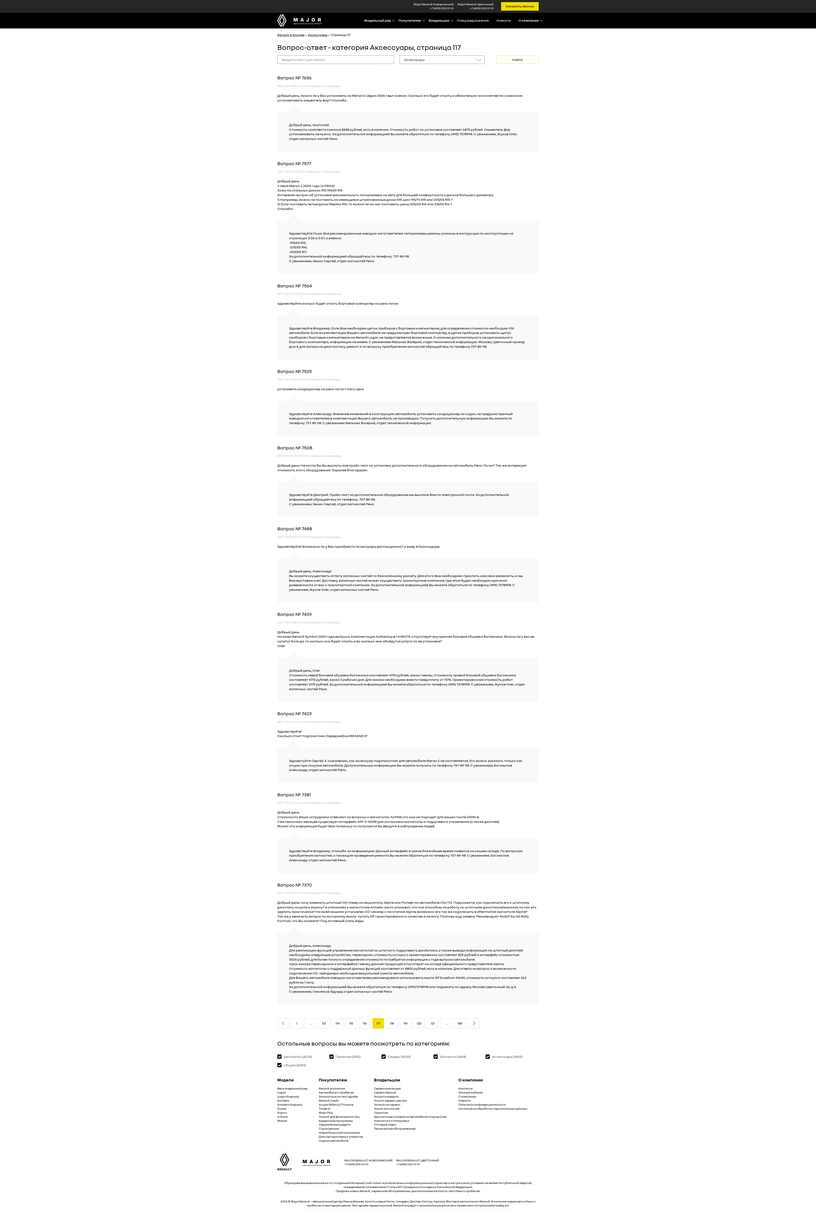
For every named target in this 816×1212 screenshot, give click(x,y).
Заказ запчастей (387, 1108)
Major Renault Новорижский (368, 1160)
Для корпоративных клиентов (341, 1136)
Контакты (465, 1088)
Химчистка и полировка (391, 1120)
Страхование (329, 1128)
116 (365, 1023)
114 (338, 1023)
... (310, 1023)
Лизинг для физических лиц (339, 1116)
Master (282, 1120)
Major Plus (326, 1112)
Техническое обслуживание (394, 1128)
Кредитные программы (336, 1120)
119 (405, 1023)
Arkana (282, 1116)
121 (433, 1023)
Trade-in (324, 1108)
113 (324, 1023)
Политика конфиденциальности (482, 1104)
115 (351, 1023)
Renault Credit (329, 1100)
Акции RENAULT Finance (336, 1104)
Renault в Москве (291, 35)
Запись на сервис (387, 1104)
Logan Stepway (288, 1096)
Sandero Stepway (289, 1104)
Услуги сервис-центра (390, 1100)
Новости (503, 20)
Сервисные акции (387, 1088)
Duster (282, 1108)
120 (419, 1023)
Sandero (283, 1100)
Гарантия (381, 1112)
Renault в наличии (332, 1088)
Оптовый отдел (385, 1124)
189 (460, 1023)
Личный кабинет (470, 1092)
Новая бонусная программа (339, 1132)
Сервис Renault (385, 1092)
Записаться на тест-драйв (338, 1096)
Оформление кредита (335, 1124)
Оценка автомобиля (333, 1140)
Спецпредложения (473, 20)
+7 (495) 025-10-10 (442, 8)
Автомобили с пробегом (336, 1092)
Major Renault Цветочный (417, 1160)
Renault (304, 1201)
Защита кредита (386, 1096)
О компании (467, 1096)
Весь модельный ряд (292, 1088)
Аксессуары (317, 35)
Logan (281, 1092)
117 (378, 1023)
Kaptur (282, 1112)
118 (392, 1023)
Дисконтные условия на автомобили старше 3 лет (410, 1116)
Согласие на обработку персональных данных (492, 1108)
